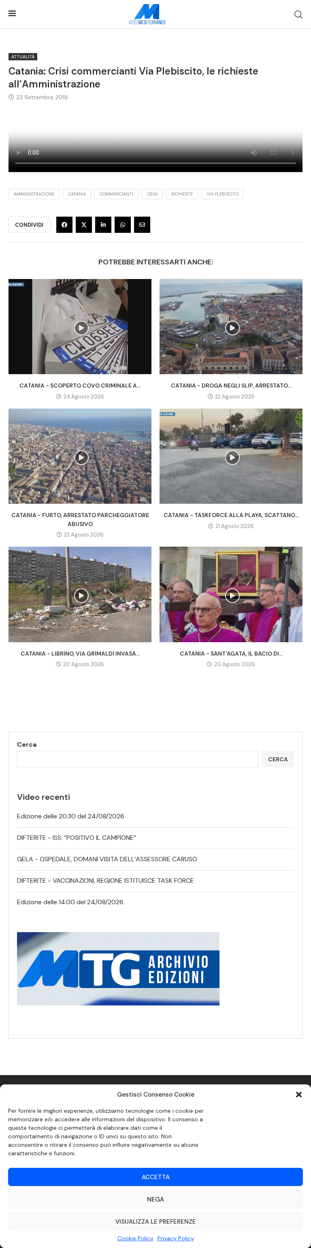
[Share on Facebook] (64, 225)
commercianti (116, 194)
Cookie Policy (135, 1238)
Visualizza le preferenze (155, 1222)
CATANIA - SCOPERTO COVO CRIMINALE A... (80, 385)
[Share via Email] (142, 225)
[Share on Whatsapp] (123, 225)
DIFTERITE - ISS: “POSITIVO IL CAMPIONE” (76, 837)
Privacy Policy (176, 1238)
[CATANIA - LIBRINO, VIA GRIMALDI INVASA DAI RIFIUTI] (80, 594)
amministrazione (34, 194)
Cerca (26, 744)
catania (77, 194)
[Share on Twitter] (84, 225)
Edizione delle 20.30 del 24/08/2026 (70, 816)
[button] (299, 1094)
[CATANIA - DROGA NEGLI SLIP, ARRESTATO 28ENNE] (231, 326)
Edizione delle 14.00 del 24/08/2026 (70, 902)
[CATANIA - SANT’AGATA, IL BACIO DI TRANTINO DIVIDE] (231, 594)
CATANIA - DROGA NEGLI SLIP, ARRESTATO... (231, 385)
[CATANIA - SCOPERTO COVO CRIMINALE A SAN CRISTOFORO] (80, 326)
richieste (182, 194)
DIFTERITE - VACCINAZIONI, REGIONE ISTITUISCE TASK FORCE (105, 880)
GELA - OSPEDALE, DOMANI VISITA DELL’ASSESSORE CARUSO (107, 859)
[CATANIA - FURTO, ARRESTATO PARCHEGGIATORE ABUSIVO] (80, 456)
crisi (152, 194)
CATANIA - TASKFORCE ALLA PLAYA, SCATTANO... (231, 515)
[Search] (298, 14)
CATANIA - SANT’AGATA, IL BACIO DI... (231, 653)
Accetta (156, 1177)
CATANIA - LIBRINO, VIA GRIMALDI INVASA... (80, 653)
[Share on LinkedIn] (103, 225)
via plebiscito (223, 194)
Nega (155, 1199)
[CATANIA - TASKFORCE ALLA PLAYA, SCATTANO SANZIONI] (231, 456)
